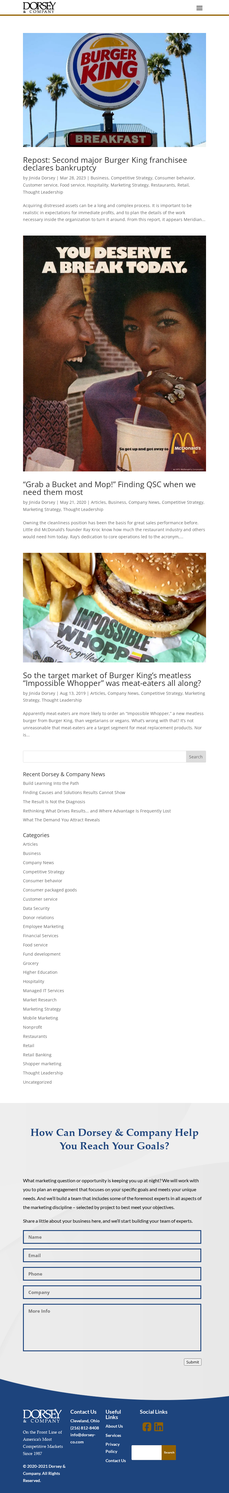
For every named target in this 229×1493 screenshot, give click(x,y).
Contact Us (116, 1460)
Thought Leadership (43, 192)
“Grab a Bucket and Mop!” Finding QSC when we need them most (109, 488)
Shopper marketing (42, 1063)
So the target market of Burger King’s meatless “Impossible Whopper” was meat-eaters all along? (112, 679)
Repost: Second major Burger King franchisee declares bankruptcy (105, 163)
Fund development (42, 954)
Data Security (36, 908)
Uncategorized (37, 1082)
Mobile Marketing (40, 1018)
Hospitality (97, 185)
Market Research (40, 1000)
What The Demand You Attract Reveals (61, 820)
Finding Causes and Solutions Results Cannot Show (74, 792)
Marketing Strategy (129, 185)
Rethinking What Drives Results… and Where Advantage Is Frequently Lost (97, 811)
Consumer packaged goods (50, 890)
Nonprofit (32, 1027)
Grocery (30, 963)
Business (100, 178)
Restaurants (163, 185)
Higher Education (40, 972)
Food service (72, 185)
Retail (183, 185)
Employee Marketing (43, 926)
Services (113, 1435)
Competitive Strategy (131, 178)
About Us (114, 1426)
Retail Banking (37, 1055)
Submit (192, 1362)
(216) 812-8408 (84, 1427)
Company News (144, 502)
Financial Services (40, 935)
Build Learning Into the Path (51, 783)
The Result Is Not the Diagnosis (54, 801)
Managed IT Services (43, 990)
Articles (98, 502)
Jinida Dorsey (42, 178)
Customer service (40, 185)
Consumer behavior (174, 178)
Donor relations (38, 917)
